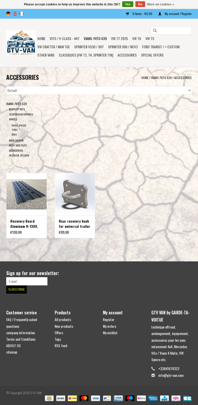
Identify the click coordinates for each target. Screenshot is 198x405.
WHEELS (13, 119)
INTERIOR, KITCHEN (19, 155)
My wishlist (110, 332)
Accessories (127, 55)
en (15, 14)
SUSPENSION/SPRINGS (21, 114)
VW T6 (136, 38)
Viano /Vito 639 (95, 38)
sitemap (11, 352)
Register (108, 319)
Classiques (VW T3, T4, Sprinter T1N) (86, 55)
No (140, 4)
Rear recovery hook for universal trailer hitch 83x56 (74, 224)
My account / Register (178, 13)
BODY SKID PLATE (18, 145)
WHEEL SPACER (19, 125)
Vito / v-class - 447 (64, 38)
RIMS (14, 134)
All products (63, 319)
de (8, 14)
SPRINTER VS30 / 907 (89, 46)
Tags (58, 339)
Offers (59, 332)
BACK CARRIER (16, 140)
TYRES (15, 130)
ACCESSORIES (183, 77)
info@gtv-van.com (171, 375)
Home (41, 38)
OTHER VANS (45, 55)
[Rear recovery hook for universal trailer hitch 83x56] (75, 194)
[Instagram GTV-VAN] (188, 273)
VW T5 (149, 38)
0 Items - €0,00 (142, 13)
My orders (109, 326)
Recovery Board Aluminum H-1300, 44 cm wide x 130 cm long (26, 224)
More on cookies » (160, 4)
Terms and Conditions (21, 339)
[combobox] (171, 30)
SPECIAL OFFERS (152, 55)
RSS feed (61, 345)
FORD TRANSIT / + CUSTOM (160, 46)
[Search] (153, 30)
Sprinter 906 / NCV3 (123, 46)
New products (64, 326)
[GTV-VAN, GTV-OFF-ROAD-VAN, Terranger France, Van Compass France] (21, 42)
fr (22, 14)
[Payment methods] (48, 398)
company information (20, 332)
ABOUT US (13, 345)
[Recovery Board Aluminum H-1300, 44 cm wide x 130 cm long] (26, 194)
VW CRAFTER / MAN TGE (53, 46)
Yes (127, 4)
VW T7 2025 (119, 38)
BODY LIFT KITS (17, 109)
